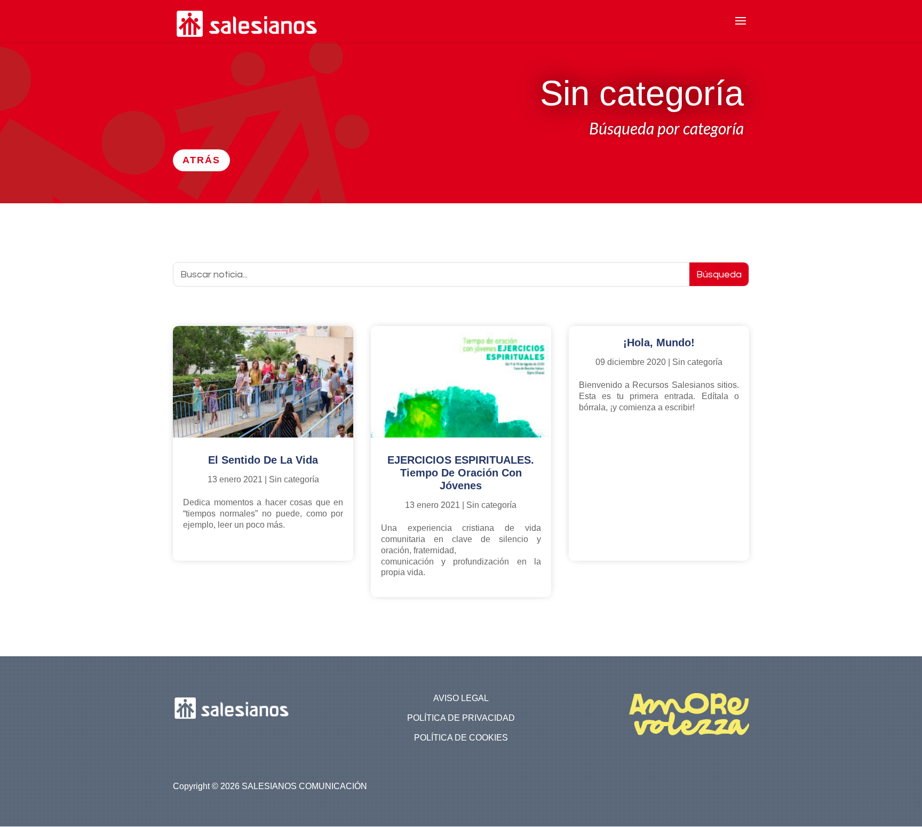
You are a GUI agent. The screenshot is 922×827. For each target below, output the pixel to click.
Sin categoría (294, 479)
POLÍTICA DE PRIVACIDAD (461, 717)
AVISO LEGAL (461, 698)
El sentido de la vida (263, 460)
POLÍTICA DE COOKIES (461, 737)
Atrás (201, 160)
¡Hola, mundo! (659, 342)
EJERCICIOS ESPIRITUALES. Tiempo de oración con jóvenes (460, 472)
